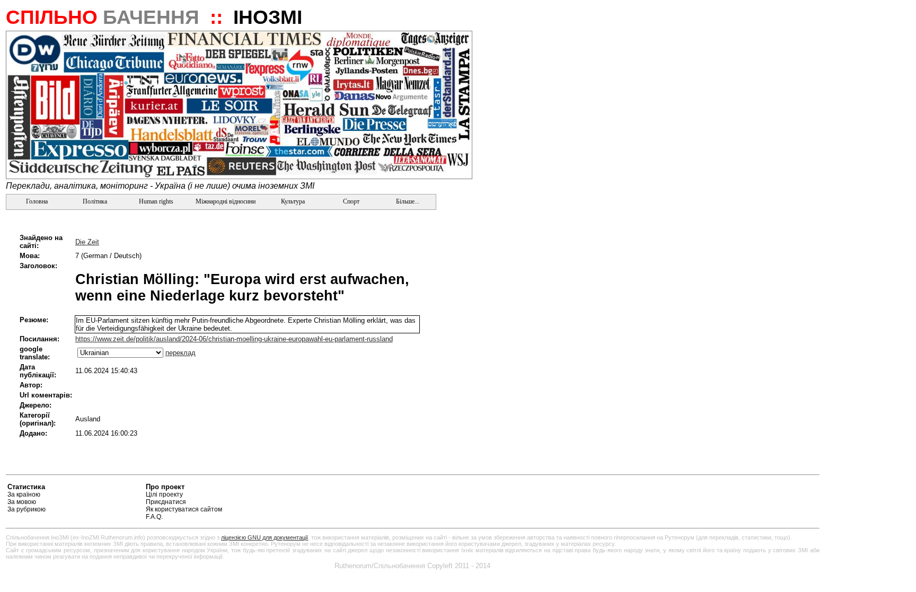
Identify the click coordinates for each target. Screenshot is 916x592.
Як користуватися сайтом (184, 509)
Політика (95, 201)
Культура (293, 201)
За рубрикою (26, 509)
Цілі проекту (164, 494)
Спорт (350, 201)
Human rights (156, 201)
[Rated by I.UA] (794, 488)
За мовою (21, 502)
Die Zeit (87, 242)
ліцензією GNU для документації (264, 537)
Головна (36, 201)
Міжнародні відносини (225, 201)
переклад (180, 353)
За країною (23, 494)
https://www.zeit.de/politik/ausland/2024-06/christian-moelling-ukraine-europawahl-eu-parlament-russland (234, 339)
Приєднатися (166, 502)
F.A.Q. (154, 516)
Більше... (406, 201)
